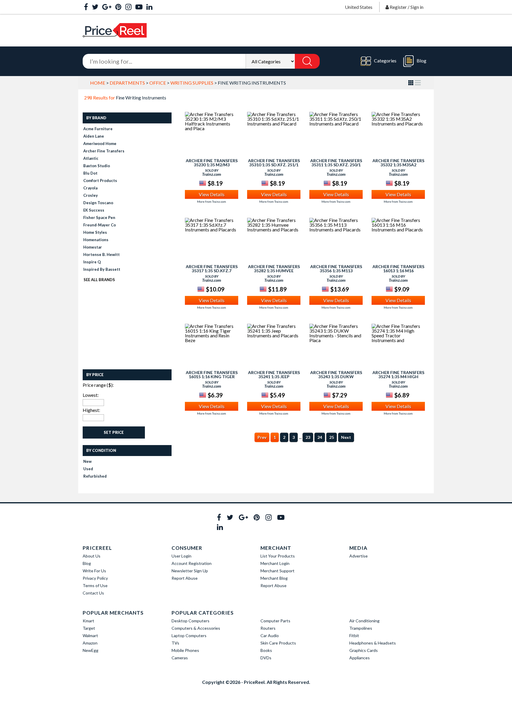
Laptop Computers (189, 635)
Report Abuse (185, 578)
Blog (421, 60)
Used (88, 468)
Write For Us (94, 570)
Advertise (358, 555)
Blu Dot (90, 173)
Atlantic (90, 158)
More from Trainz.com (211, 201)
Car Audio (269, 635)
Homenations (95, 239)
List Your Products (277, 555)
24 (319, 437)
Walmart (90, 635)
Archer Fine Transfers (103, 151)
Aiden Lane (93, 136)
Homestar (92, 247)
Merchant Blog (274, 578)
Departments (127, 83)
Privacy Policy (95, 578)
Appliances (359, 657)
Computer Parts (275, 620)
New (87, 461)
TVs (175, 642)
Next (346, 437)
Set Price (114, 432)
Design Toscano (98, 202)
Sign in (416, 7)
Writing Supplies (191, 83)
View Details (212, 194)
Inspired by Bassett (101, 269)
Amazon (90, 642)
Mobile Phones (185, 650)
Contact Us (93, 592)
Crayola (90, 188)
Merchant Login (274, 563)
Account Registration (192, 563)
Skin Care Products (278, 642)
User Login (181, 555)
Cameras (180, 657)
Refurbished (95, 476)
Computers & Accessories (196, 628)
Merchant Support (277, 570)
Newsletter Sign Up (190, 570)
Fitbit (354, 635)
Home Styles (95, 232)
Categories (385, 60)
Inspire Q (92, 262)
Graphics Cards (363, 650)
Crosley (90, 195)
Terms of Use (95, 585)
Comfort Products (100, 180)
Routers (268, 628)
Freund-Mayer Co (99, 225)
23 (307, 437)
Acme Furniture (98, 128)
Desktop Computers (190, 620)
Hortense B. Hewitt (101, 254)
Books (266, 650)
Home (97, 83)
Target (89, 628)
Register (398, 7)
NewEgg (90, 650)
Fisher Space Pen (99, 217)
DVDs (265, 657)
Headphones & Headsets (372, 642)
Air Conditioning (364, 620)
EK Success (93, 210)
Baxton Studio (96, 165)
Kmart (88, 620)
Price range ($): (98, 385)
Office (157, 83)
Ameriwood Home (99, 143)
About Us (91, 555)
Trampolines (360, 628)
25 (331, 437)
